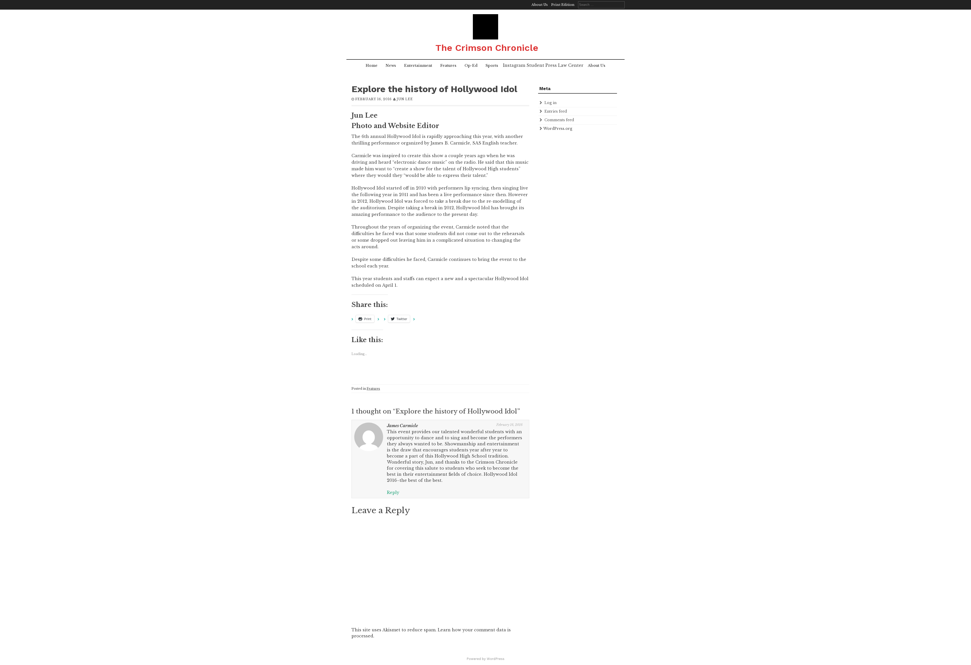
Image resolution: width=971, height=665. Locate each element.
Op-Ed (471, 65)
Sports (492, 65)
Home (372, 65)
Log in (550, 102)
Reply (393, 492)
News (391, 65)
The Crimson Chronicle (486, 48)
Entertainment (418, 65)
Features (448, 65)
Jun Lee (405, 99)
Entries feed (555, 111)
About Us (540, 5)
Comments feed (559, 120)
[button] (485, 26)
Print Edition (563, 5)
